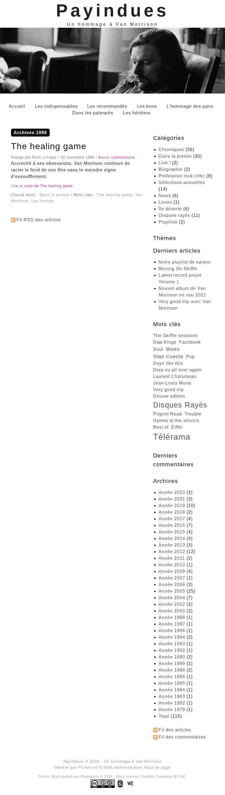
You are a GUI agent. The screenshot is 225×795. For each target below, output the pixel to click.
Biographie (171, 169)
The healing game (48, 146)
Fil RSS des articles (38, 219)
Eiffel (177, 427)
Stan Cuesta (168, 356)
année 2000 (172, 611)
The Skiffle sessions (175, 335)
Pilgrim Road (167, 414)
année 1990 (172, 657)
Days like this (168, 363)
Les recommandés (107, 106)
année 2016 (172, 525)
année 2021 (172, 499)
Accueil (17, 106)
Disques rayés (174, 215)
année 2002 (172, 604)
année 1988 (172, 670)
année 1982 (172, 703)
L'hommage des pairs (190, 106)
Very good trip (168, 389)
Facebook (190, 342)
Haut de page (157, 767)
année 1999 (172, 617)
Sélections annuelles (182, 182)
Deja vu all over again (177, 369)
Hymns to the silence (176, 420)
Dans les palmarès (92, 113)
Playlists (168, 222)
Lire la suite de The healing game (42, 186)
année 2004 (172, 597)
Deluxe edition (169, 396)
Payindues (112, 10)
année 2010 (172, 564)
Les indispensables (56, 106)
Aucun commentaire (116, 157)
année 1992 (172, 650)
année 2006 (172, 584)
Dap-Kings (164, 342)
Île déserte (170, 208)
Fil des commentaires (182, 737)
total (165, 716)
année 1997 (172, 624)
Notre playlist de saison (185, 262)
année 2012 (172, 551)
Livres (165, 202)
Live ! (165, 162)
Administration (128, 767)
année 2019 (172, 505)
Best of (160, 427)
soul (158, 349)
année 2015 (172, 532)
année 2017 (172, 518)
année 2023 (172, 492)
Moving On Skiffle (178, 268)
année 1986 (172, 676)
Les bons (147, 106)
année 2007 (172, 578)
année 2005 (172, 591)
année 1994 (172, 637)
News (165, 195)
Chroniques (171, 149)
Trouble (193, 414)
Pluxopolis (90, 776)
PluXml (85, 767)
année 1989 (172, 663)
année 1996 (172, 630)
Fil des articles (175, 730)
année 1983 (172, 696)
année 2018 (172, 512)
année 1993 (172, 643)
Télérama (171, 436)
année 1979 (172, 709)
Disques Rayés (180, 405)
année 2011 (172, 558)
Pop (190, 356)
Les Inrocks (42, 201)
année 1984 (172, 690)
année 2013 (172, 545)
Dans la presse (54, 195)
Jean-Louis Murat (172, 383)
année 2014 (172, 538)
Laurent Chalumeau (174, 376)
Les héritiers (136, 113)
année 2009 (172, 571)
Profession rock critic (182, 176)
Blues (173, 349)
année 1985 (172, 683)
